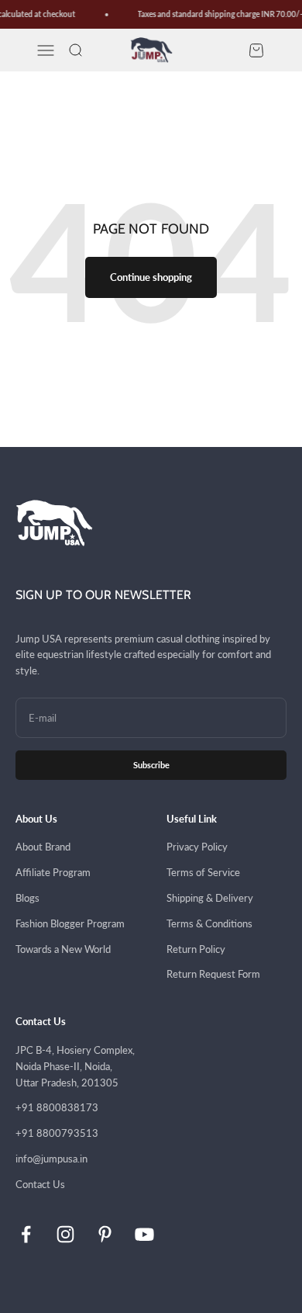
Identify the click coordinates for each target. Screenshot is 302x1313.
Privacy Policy (197, 846)
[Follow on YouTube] (144, 1234)
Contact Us (40, 1184)
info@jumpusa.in (51, 1158)
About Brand (42, 846)
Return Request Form (213, 974)
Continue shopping (151, 277)
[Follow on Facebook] (25, 1234)
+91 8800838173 (56, 1107)
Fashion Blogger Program (70, 923)
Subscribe (151, 765)
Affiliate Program (53, 872)
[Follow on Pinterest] (104, 1234)
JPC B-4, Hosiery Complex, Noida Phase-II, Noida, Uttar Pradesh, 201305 (75, 1066)
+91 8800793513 (56, 1133)
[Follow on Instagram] (65, 1234)
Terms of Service (203, 872)
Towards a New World (63, 949)
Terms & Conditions (209, 923)
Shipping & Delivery (209, 898)
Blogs (27, 898)
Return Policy (195, 949)
